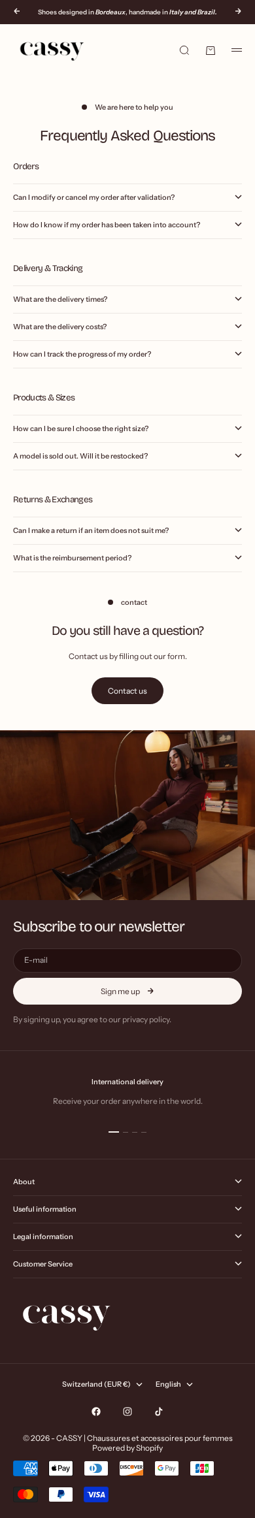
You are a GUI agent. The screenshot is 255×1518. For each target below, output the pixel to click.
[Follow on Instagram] (127, 1411)
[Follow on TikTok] (159, 1411)
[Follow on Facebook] (96, 1411)
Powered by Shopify (127, 1448)
